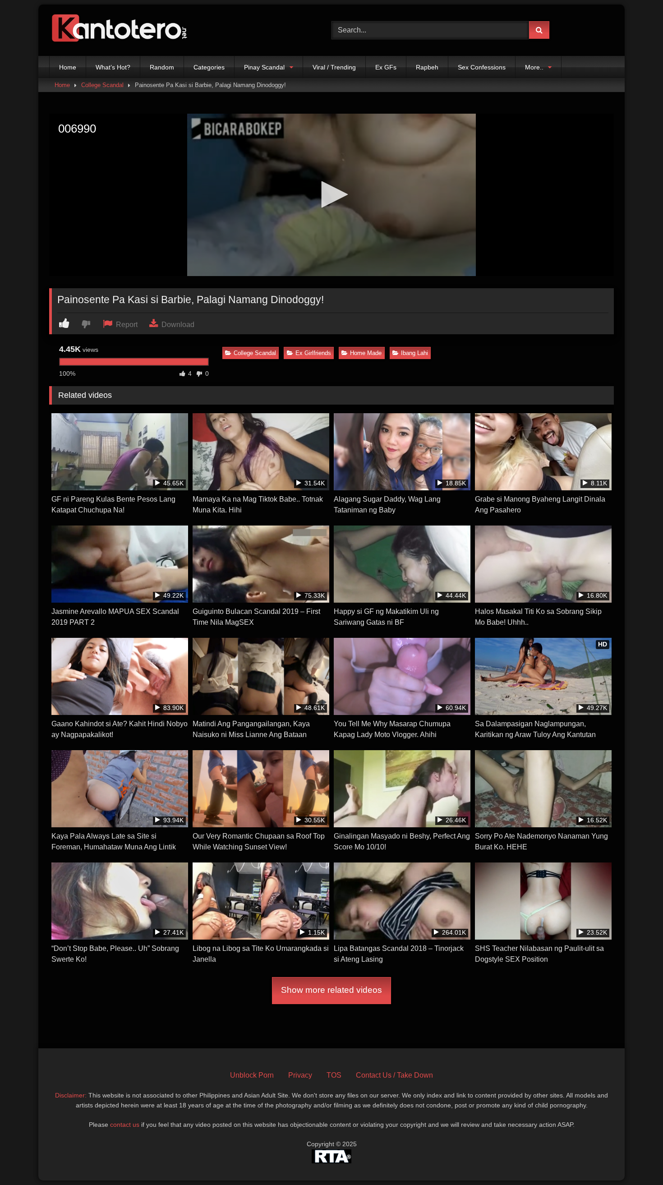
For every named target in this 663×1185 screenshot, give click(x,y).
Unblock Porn (252, 1075)
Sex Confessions (482, 67)
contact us (124, 1124)
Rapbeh (427, 67)
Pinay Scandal (264, 67)
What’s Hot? (113, 67)
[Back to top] (635, 1158)
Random (162, 67)
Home (67, 67)
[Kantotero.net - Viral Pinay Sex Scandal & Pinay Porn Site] (121, 30)
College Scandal (102, 85)
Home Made (366, 353)
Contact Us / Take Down (394, 1075)
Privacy (300, 1075)
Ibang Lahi (414, 353)
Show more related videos (331, 990)
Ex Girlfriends (313, 353)
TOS (334, 1075)
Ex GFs (385, 67)
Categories (209, 67)
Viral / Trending (334, 67)
